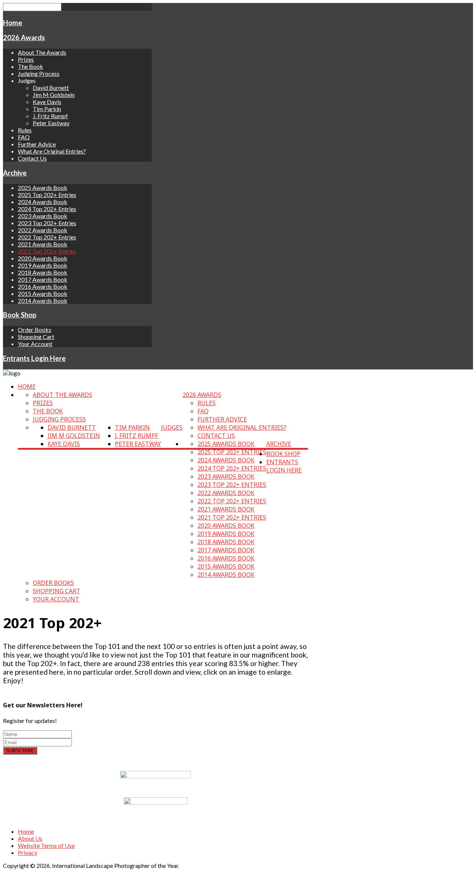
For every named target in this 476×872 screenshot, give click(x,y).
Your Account (35, 343)
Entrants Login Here (34, 358)
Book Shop (19, 315)
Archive (15, 173)
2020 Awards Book (42, 258)
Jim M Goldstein (54, 94)
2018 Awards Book (42, 272)
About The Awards (42, 52)
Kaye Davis (47, 101)
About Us (30, 838)
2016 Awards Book (42, 286)
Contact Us (32, 158)
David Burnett (51, 87)
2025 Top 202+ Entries (47, 194)
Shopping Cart (36, 336)
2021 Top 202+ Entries (47, 251)
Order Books (34, 329)
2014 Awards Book (42, 300)
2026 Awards (24, 37)
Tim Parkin (47, 108)
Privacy (27, 852)
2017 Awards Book (42, 279)
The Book (30, 66)
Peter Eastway (51, 122)
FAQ (24, 137)
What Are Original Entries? (52, 151)
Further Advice (37, 144)
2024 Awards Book (42, 201)
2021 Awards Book (42, 244)
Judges (172, 427)
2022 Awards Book (42, 229)
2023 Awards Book (42, 215)
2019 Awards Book (42, 265)
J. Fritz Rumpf (50, 115)
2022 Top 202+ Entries (47, 236)
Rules (25, 129)
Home (12, 23)
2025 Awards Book (42, 187)
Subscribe (20, 750)
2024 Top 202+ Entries (47, 208)
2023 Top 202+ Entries (47, 222)
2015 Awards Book (42, 293)
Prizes (26, 59)
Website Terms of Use (46, 845)
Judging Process (39, 73)
